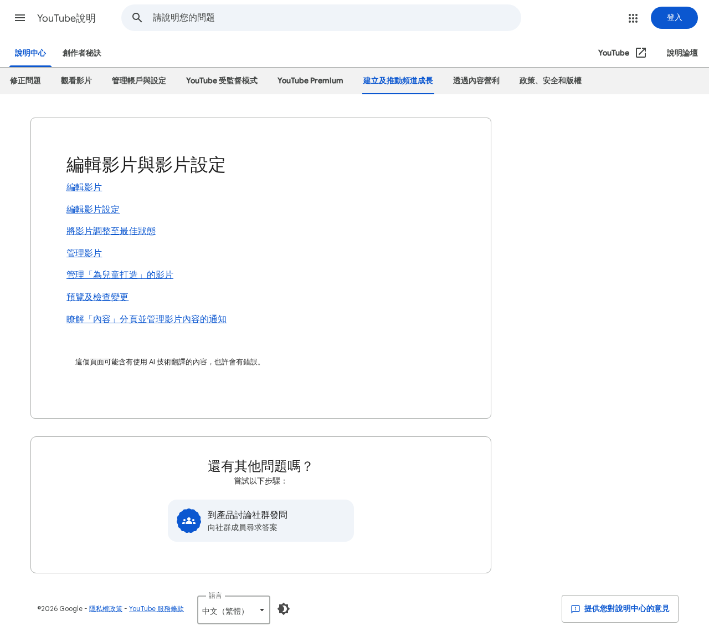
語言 (215, 595)
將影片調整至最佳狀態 (111, 231)
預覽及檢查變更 (97, 297)
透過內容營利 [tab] (476, 80)
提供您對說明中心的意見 (626, 608)
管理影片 (84, 253)
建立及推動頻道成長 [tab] (398, 80)
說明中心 (30, 53)
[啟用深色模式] (283, 609)
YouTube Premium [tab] (310, 80)
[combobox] (337, 17)
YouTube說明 (66, 18)
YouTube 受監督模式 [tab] (222, 80)
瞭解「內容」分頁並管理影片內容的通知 (146, 319)
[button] (20, 17)
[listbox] (233, 610)
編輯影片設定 (93, 209)
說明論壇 (682, 53)
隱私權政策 (105, 608)
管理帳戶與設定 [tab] (139, 80)
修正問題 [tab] (25, 80)
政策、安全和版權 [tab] (551, 80)
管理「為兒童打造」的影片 (119, 275)
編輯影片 (84, 187)
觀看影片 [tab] (76, 80)
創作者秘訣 (82, 53)
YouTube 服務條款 (156, 608)
